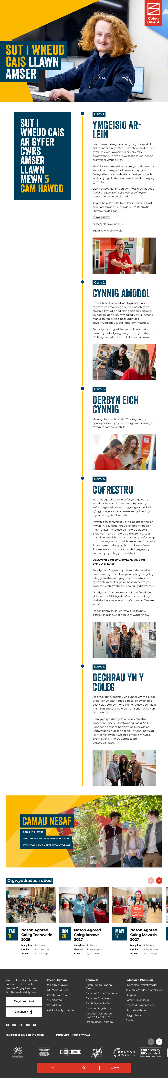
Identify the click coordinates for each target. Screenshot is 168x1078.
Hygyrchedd (134, 1015)
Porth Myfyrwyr (81, 1035)
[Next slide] (159, 880)
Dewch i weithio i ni (58, 995)
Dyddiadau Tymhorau (60, 1010)
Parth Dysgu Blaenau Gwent (100, 987)
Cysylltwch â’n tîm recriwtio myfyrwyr (47, 845)
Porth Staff (62, 1035)
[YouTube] (34, 1025)
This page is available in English (25, 1035)
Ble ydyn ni (21, 1012)
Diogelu (131, 995)
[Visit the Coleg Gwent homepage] (153, 13)
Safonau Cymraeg (137, 1000)
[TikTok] (21, 1025)
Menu (117, 1067)
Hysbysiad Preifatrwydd (141, 985)
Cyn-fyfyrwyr (54, 1000)
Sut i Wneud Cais (57, 990)
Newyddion (53, 1005)
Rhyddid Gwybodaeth (140, 1005)
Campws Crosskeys (98, 998)
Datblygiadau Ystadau (100, 1022)
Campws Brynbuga (98, 1008)
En (52, 1067)
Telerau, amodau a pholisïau (144, 990)
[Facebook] (7, 1025)
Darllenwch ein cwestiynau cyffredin (46, 838)
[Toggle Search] (84, 1068)
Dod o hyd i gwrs (33, 832)
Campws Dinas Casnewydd (103, 993)
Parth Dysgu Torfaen (99, 1003)
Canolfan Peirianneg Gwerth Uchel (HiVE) (99, 1015)
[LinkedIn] (28, 1025)
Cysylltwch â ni (24, 1001)
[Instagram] (14, 1025)
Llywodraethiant (136, 1010)
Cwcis (129, 1020)
